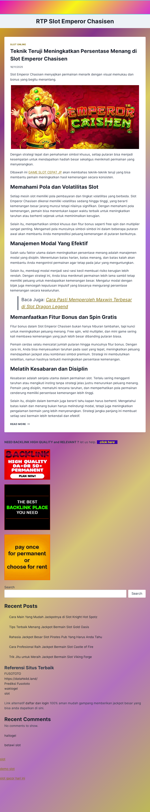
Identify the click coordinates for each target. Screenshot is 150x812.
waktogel (11, 688)
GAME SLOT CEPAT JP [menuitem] (45, 172)
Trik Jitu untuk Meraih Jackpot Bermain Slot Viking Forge (50, 657)
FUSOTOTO (12, 673)
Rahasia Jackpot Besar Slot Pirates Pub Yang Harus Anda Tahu (55, 637)
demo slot (7, 769)
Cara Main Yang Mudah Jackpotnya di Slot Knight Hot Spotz (53, 617)
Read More (20, 424)
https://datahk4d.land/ (21, 679)
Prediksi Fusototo (17, 683)
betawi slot (12, 745)
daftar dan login (37, 703)
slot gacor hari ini (12, 778)
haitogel (10, 735)
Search (9, 587)
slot (7, 693)
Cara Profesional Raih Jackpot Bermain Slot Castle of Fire (51, 647)
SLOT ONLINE (18, 44)
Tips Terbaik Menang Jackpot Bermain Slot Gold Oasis (49, 627)
